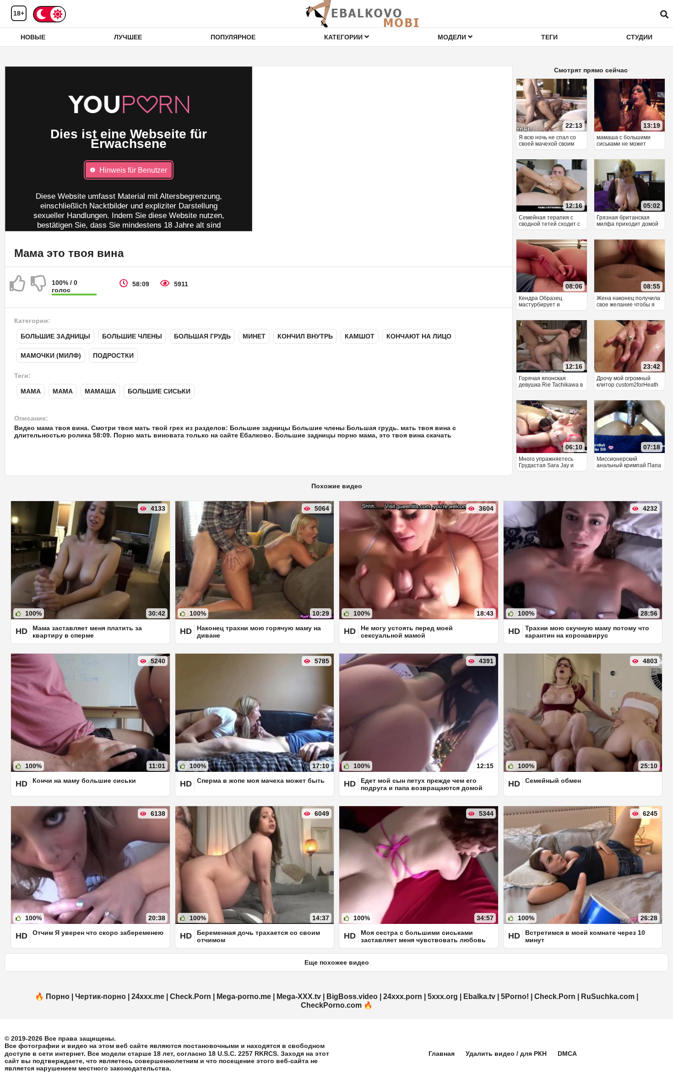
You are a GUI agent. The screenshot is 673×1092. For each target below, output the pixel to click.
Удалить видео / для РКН (506, 1053)
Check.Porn (190, 996)
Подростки (113, 355)
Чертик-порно (100, 996)
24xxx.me (147, 996)
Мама (31, 391)
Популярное (233, 37)
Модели (453, 37)
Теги (549, 37)
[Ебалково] (363, 13)
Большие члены (132, 336)
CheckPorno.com (331, 1005)
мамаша (100, 391)
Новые (33, 37)
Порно (58, 996)
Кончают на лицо (418, 336)
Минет (254, 336)
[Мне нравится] (18, 287)
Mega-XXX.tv (299, 996)
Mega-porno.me (244, 996)
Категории (344, 37)
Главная (442, 1053)
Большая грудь (202, 336)
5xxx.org (443, 996)
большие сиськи (159, 391)
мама (63, 391)
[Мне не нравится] (39, 287)
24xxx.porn (402, 996)
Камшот (359, 336)
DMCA (567, 1053)
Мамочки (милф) (51, 355)
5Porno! (515, 996)
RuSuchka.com (608, 996)
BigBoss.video (352, 996)
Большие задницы (55, 336)
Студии (639, 37)
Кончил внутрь (305, 336)
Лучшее (128, 37)
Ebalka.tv (479, 996)
